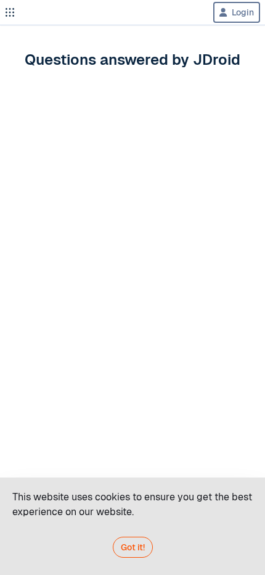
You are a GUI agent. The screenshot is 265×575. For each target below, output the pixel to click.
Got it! (133, 547)
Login (243, 12)
